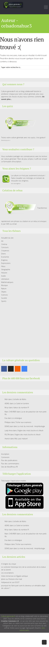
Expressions (5, 263)
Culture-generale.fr (8, 616)
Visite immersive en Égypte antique (14, 576)
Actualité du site (7, 238)
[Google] (24, 369)
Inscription (5, 454)
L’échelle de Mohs (19, 399)
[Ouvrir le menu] (46, 7)
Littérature (5, 279)
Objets (3, 292)
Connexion (5, 457)
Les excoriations (7, 573)
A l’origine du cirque (8, 564)
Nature (3, 288)
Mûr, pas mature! (21, 438)
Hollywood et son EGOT (10, 582)
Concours (5, 247)
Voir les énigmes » (16, 183)
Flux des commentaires (10, 463)
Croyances (5, 250)
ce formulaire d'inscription (11, 161)
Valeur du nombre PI (21, 407)
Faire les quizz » (5, 140)
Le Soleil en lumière (21, 403)
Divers (3, 254)
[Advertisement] (24, 330)
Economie (5, 257)
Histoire (4, 273)
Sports (3, 301)
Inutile (3, 276)
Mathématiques (7, 282)
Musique (4, 285)
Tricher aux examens (23, 422)
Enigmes (4, 260)
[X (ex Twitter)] (11, 369)
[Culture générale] (13, 5)
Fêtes (3, 266)
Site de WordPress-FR (9, 467)
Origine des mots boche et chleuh (30, 430)
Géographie (5, 269)
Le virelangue (17, 418)
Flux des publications (9, 460)
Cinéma (4, 244)
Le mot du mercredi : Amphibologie (31, 426)
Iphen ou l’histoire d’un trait (11, 579)
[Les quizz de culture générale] (19, 123)
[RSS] (17, 369)
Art (2, 241)
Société (4, 298)
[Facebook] (4, 369)
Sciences (4, 295)
